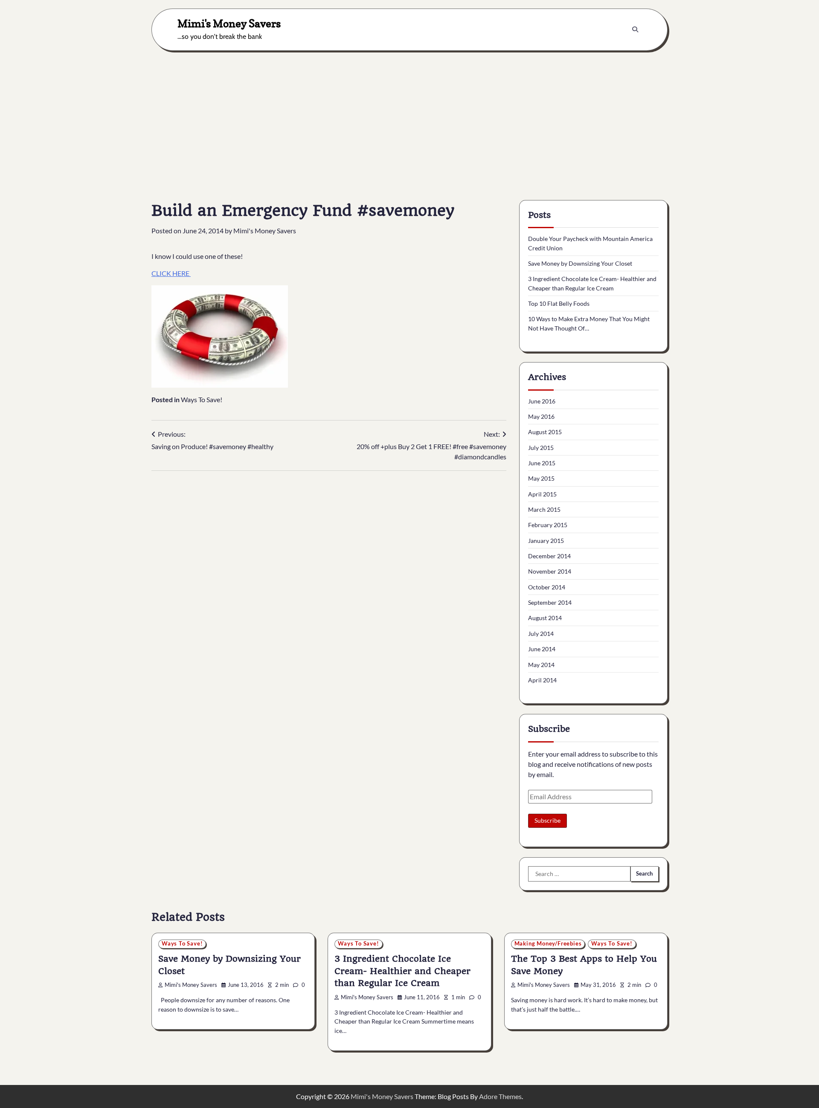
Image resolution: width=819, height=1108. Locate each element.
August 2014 (545, 617)
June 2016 (541, 401)
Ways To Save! (201, 399)
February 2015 (547, 524)
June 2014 (541, 649)
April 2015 (542, 494)
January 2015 (546, 540)
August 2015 (545, 431)
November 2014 (549, 571)
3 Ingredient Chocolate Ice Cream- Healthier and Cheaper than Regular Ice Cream (402, 971)
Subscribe (547, 820)
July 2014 (541, 633)
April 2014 (542, 680)
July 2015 (541, 447)
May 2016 (541, 416)
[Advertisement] (409, 119)
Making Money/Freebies (548, 943)
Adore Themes (500, 1096)
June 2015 (541, 463)
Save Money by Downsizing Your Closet (580, 263)
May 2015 (541, 478)
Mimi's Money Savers (229, 23)
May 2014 (541, 664)
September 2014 (550, 602)
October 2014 (546, 587)
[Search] (635, 29)
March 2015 (544, 509)
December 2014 (549, 556)
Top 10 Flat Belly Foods (559, 303)
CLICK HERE (171, 273)
